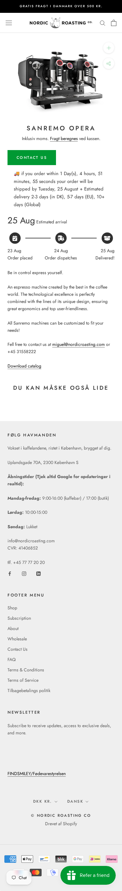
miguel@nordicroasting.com (78, 344)
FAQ (12, 659)
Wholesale (17, 639)
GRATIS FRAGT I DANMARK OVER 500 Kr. (61, 6)
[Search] (102, 22)
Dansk (75, 801)
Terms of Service (23, 680)
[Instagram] (24, 573)
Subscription (19, 618)
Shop (12, 608)
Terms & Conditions (26, 670)
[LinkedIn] (38, 573)
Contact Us (18, 649)
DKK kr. (42, 801)
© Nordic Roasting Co (61, 815)
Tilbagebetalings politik (29, 690)
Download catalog (24, 366)
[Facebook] (10, 573)
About (13, 628)
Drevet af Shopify (61, 824)
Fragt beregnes (64, 138)
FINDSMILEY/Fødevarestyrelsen (37, 773)
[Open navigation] (9, 22)
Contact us (32, 157)
